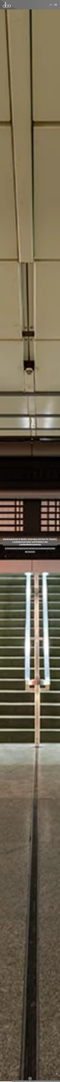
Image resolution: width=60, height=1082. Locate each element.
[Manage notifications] (56, 1074)
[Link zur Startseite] (25, 4)
